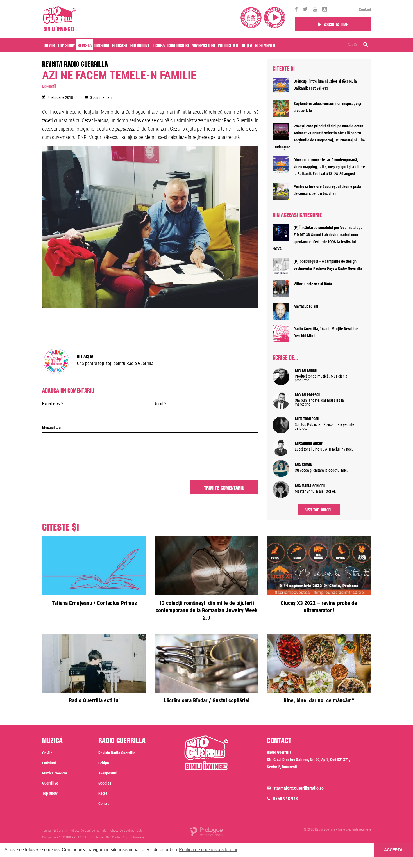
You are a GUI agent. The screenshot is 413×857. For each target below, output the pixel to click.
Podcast (120, 44)
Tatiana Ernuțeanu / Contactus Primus (94, 603)
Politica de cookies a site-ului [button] (208, 849)
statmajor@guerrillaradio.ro (298, 788)
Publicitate (228, 44)
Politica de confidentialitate (88, 831)
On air (49, 44)
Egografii (49, 86)
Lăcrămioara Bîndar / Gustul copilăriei (206, 700)
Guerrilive (140, 44)
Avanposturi (203, 44)
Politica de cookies (121, 831)
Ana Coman (303, 464)
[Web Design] (206, 831)
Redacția (85, 355)
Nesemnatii (265, 44)
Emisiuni (101, 44)
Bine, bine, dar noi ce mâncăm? (318, 700)
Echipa (159, 44)
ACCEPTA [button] (393, 849)
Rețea (247, 44)
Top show (50, 793)
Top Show (66, 44)
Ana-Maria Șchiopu (310, 485)
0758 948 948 (285, 798)
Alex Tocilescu (307, 418)
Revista (85, 44)
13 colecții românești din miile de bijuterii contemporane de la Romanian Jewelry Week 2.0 (207, 610)
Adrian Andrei (306, 370)
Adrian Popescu (307, 394)
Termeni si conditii (54, 831)
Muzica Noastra (54, 773)
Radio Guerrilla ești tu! (94, 700)
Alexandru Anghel (309, 443)
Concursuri (178, 44)
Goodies (104, 783)
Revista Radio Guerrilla (75, 63)
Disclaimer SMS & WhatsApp (109, 837)
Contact (365, 9)
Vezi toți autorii (319, 509)
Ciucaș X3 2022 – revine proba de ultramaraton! (319, 607)
